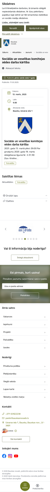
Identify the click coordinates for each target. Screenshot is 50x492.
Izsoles (6, 347)
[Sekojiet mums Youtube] (16, 456)
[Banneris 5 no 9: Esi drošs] (25, 229)
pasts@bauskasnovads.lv (17, 418)
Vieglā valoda (9, 381)
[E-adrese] (7, 431)
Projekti (6, 332)
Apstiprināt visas (36, 28)
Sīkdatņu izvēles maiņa (13, 397)
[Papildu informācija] (16, 431)
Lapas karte (8, 389)
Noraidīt (13, 28)
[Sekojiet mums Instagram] (10, 456)
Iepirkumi (7, 324)
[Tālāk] (44, 229)
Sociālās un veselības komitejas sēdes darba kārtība (23, 142)
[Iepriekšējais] (5, 229)
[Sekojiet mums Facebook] (4, 456)
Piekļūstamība (9, 373)
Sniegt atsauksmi (25, 257)
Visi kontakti (16, 439)
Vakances (7, 316)
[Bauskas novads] (17, 46)
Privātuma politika (11, 366)
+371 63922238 (13, 414)
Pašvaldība (10, 163)
